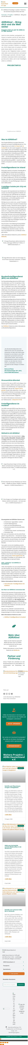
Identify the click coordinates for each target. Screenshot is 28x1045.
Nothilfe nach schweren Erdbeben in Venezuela (13, 910)
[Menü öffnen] (25, 3)
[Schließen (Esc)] (7, 1042)
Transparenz (6, 965)
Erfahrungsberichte (17, 555)
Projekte (10, 15)
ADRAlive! (6, 326)
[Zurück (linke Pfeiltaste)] (1, 1044)
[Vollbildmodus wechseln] (3, 1042)
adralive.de (16, 650)
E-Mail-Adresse (6, 982)
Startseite (4, 15)
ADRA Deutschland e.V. (9, 962)
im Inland (17, 146)
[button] (4, 694)
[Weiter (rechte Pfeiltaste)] (3, 1044)
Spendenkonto (6, 969)
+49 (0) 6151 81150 (17, 399)
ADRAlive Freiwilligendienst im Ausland (15, 617)
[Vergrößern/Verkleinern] (1, 1042)
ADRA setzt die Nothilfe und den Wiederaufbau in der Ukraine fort (13, 847)
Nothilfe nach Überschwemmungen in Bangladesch (13, 786)
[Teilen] (5, 1042)
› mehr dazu (8, 814)
